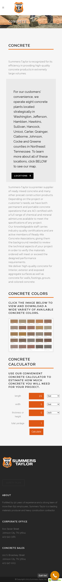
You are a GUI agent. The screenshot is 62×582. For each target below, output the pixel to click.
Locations (20, 176)
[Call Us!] (54, 575)
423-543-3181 (8, 537)
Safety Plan (13, 483)
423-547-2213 (8, 563)
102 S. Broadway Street (13, 555)
